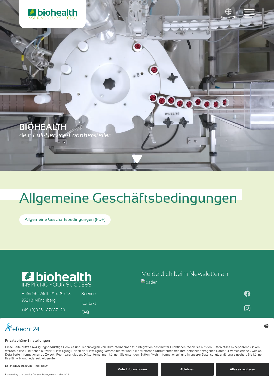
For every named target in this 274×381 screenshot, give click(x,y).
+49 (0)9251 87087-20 (43, 310)
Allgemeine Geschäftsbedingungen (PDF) (65, 220)
